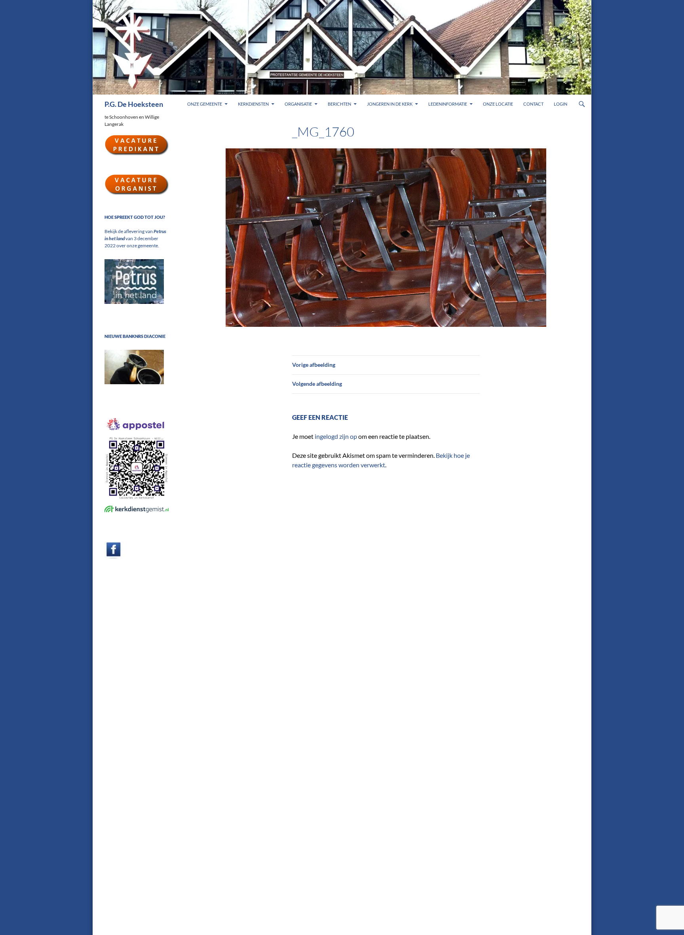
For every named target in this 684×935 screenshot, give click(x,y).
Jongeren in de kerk (389, 103)
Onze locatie (498, 103)
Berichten (339, 103)
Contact (533, 103)
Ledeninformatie (447, 103)
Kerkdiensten (253, 103)
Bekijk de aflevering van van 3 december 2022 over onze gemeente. (135, 238)
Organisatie (298, 103)
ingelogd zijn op (336, 436)
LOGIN (560, 103)
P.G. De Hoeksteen (133, 104)
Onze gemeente (204, 103)
